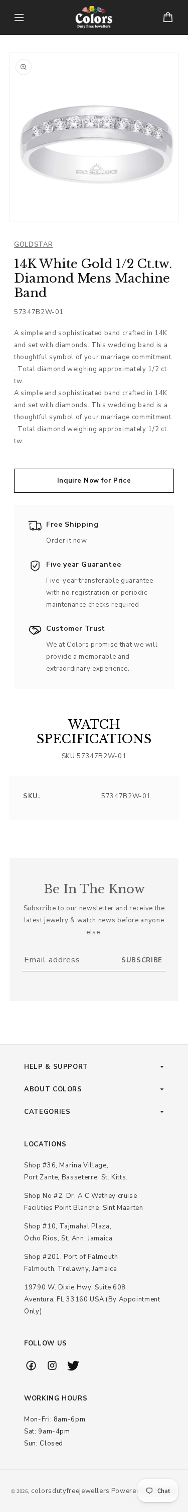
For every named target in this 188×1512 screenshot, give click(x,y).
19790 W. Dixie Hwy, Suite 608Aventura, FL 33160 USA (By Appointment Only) (92, 1299)
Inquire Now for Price (94, 480)
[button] (19, 18)
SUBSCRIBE (141, 960)
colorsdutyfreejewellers (70, 1490)
